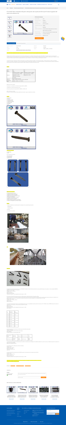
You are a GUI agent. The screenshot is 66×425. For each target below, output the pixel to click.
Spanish (56, 1)
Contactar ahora (39, 38)
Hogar (9, 4)
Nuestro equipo (19, 416)
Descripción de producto (21, 43)
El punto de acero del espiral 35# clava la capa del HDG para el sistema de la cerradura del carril (44, 396)
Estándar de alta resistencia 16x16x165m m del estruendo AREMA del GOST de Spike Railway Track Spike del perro (33, 396)
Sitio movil (41, 421)
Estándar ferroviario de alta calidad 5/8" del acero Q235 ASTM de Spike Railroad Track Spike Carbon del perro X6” (22, 396)
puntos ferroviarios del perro (20, 365)
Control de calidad (33, 4)
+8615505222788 (9, 374)
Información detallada (11, 43)
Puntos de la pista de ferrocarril (11, 413)
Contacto (43, 377)
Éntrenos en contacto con (42, 4)
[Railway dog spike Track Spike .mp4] (23, 30)
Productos (13, 4)
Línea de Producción (26, 410)
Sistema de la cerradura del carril (11, 410)
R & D (24, 413)
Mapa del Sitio (25, 421)
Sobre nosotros (19, 4)
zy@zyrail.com (17, 1)
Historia (18, 413)
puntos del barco (13, 365)
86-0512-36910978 (36, 414)
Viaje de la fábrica (26, 4)
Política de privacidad (33, 421)
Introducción (18, 411)
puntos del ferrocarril (27, 365)
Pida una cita (50, 4)
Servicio (18, 414)
